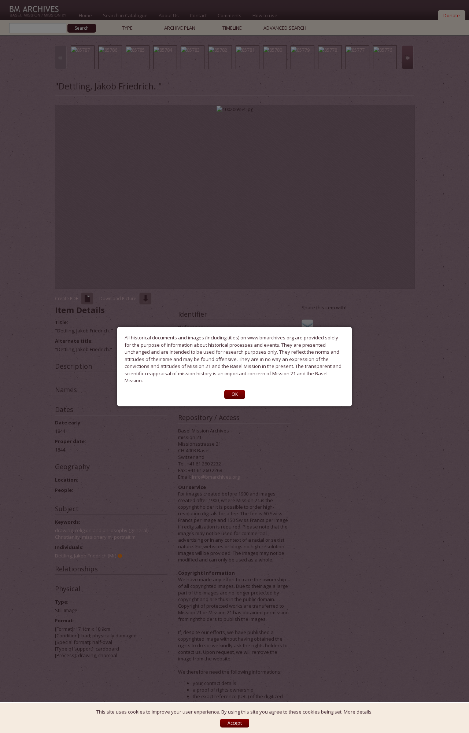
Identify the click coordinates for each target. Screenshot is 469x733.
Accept (235, 723)
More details (358, 711)
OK (235, 394)
